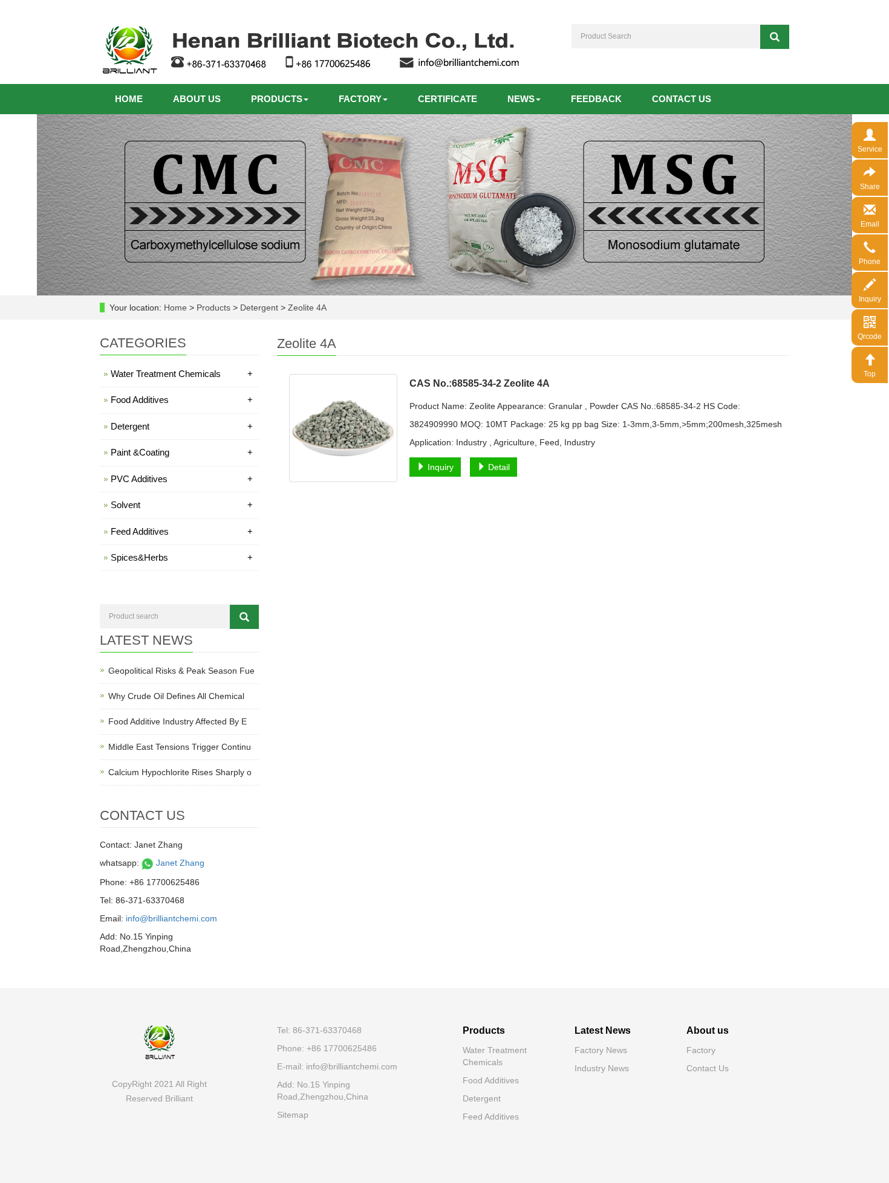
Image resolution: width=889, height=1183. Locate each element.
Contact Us (707, 1068)
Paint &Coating (182, 452)
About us (197, 99)
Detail (498, 467)
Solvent (182, 505)
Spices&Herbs (182, 557)
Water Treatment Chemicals (182, 374)
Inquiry (439, 467)
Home (129, 99)
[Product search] (244, 617)
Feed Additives (182, 531)
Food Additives (182, 400)
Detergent (259, 307)
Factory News (601, 1050)
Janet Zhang (179, 863)
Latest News (603, 1030)
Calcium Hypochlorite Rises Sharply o (180, 772)
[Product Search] (774, 37)
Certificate (447, 99)
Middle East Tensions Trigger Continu (179, 747)
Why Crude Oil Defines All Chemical (176, 696)
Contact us (681, 99)
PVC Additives (182, 479)
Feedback (596, 99)
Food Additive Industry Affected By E (177, 721)
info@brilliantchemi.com (171, 918)
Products (276, 99)
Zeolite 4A (306, 307)
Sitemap (292, 1115)
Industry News (602, 1068)
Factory (360, 99)
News (521, 99)
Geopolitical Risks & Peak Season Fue (181, 670)
